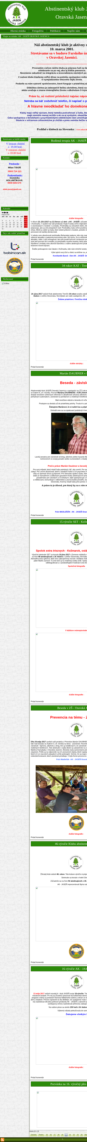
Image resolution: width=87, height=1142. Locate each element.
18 (58, 1135)
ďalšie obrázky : (76, 363)
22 (74, 1135)
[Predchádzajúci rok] (2, 213)
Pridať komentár (37, 259)
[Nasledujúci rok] (6, 213)
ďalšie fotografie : (76, 218)
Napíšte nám (73, 30)
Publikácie (55, 30)
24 (81, 1135)
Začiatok (33, 1135)
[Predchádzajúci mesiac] (4, 213)
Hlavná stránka (18, 30)
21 (70, 1135)
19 (62, 1135)
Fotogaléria (38, 30)
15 (47, 1135)
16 (51, 1135)
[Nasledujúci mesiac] (7, 213)
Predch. (41, 1135)
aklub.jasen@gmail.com (12, 189)
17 (54, 1135)
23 (78, 1135)
